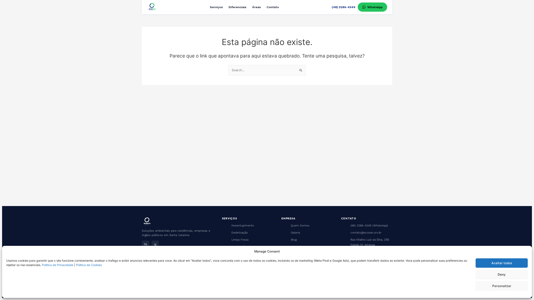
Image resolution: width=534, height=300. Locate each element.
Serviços (216, 7)
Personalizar (501, 286)
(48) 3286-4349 (343, 7)
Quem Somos (300, 225)
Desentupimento (242, 225)
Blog (294, 239)
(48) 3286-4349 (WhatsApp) (369, 225)
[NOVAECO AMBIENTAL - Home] (152, 7)
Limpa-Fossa (239, 239)
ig (155, 244)
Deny (502, 274)
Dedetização (239, 232)
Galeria (295, 232)
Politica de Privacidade (57, 265)
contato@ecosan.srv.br (366, 232)
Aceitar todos (501, 263)
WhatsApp (375, 7)
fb (145, 244)
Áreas (256, 7)
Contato (273, 7)
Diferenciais (237, 7)
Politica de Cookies (89, 265)
